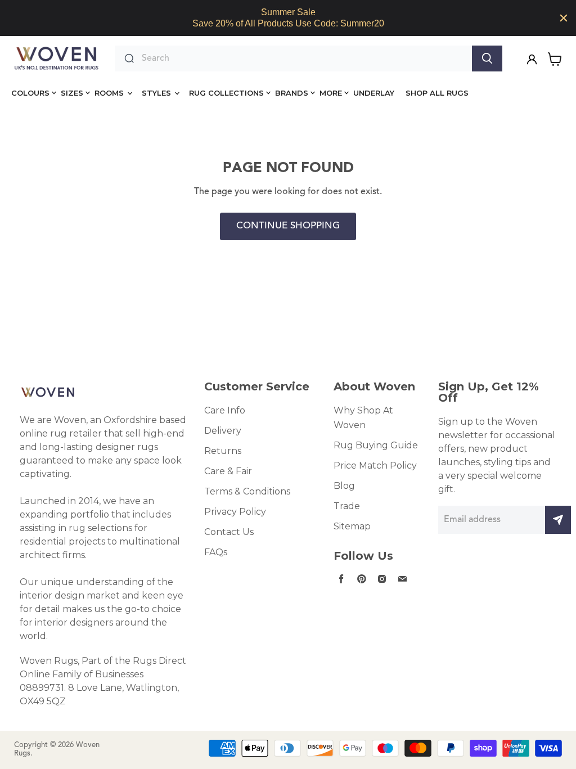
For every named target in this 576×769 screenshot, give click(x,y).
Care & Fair (228, 471)
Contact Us (229, 532)
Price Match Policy (375, 465)
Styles (157, 92)
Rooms (110, 92)
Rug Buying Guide (376, 445)
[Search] (487, 58)
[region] (288, 18)
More (331, 92)
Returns (222, 451)
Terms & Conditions (247, 491)
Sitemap (352, 526)
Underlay (373, 92)
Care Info (224, 410)
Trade (347, 506)
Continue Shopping (288, 226)
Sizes (72, 92)
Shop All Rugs (437, 92)
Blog (344, 485)
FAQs (215, 552)
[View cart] (555, 59)
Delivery (222, 430)
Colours (30, 92)
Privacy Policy (235, 511)
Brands (291, 92)
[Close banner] (563, 18)
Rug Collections (226, 92)
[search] (304, 58)
